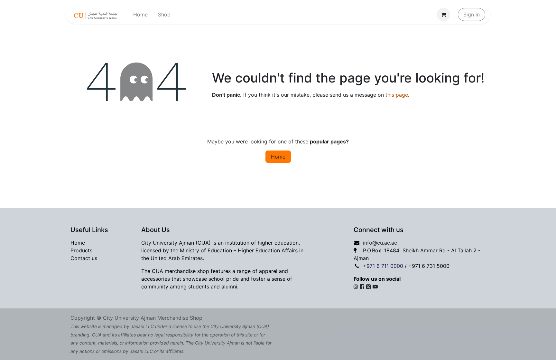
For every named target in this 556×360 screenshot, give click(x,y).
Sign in (471, 14)
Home (278, 156)
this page (396, 95)
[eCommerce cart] (443, 14)
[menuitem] (140, 14)
